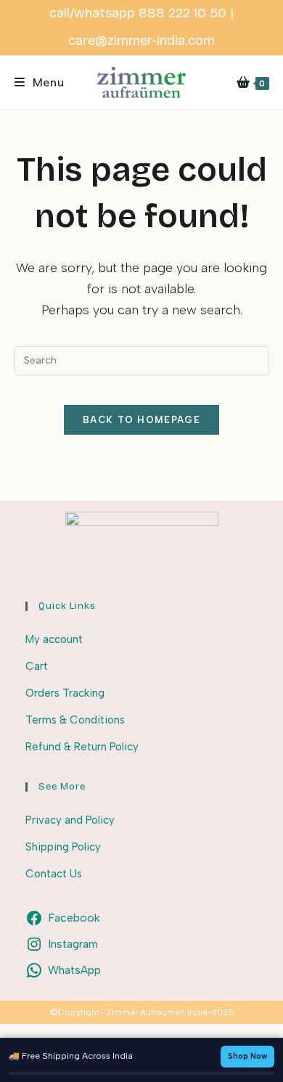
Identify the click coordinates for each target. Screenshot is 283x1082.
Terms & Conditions (75, 719)
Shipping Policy (63, 846)
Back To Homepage (141, 419)
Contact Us (53, 873)
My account (54, 639)
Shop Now (247, 1056)
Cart (36, 666)
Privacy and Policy (70, 820)
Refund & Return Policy (82, 746)
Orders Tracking (64, 693)
